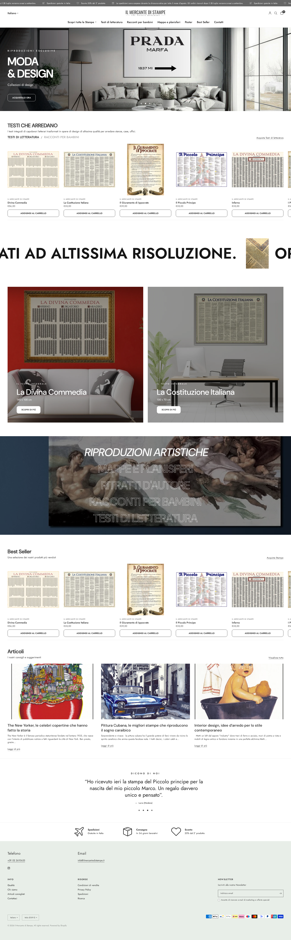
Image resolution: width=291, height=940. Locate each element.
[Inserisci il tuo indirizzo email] (280, 900)
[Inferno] (257, 169)
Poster (188, 22)
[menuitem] (82, 22)
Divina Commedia (17, 202)
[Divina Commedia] (33, 169)
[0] (281, 13)
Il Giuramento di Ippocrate (134, 202)
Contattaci (12, 905)
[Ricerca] (276, 13)
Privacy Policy (84, 896)
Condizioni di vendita (88, 892)
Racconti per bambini (140, 22)
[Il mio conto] (270, 13)
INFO (11, 886)
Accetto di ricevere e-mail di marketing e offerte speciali (245, 906)
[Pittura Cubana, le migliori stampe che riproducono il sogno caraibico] (145, 691)
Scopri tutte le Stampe (81, 22)
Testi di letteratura (111, 22)
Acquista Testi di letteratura (269, 138)
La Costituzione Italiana (76, 202)
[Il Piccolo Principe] (201, 169)
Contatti (218, 22)
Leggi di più (14, 749)
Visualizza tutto (276, 658)
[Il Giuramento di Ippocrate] (145, 169)
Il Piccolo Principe (186, 202)
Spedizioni (83, 900)
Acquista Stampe (275, 558)
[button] (22, 97)
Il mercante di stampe (18, 199)
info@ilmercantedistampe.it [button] (91, 867)
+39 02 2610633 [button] (16, 867)
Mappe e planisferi (168, 22)
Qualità (11, 892)
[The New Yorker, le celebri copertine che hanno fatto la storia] (52, 691)
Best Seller (203, 22)
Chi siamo (12, 896)
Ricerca (81, 905)
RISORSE (83, 886)
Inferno (236, 202)
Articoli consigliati (16, 900)
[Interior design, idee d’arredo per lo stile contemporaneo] (238, 691)
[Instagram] (11, 874)
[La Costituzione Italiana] (89, 169)
